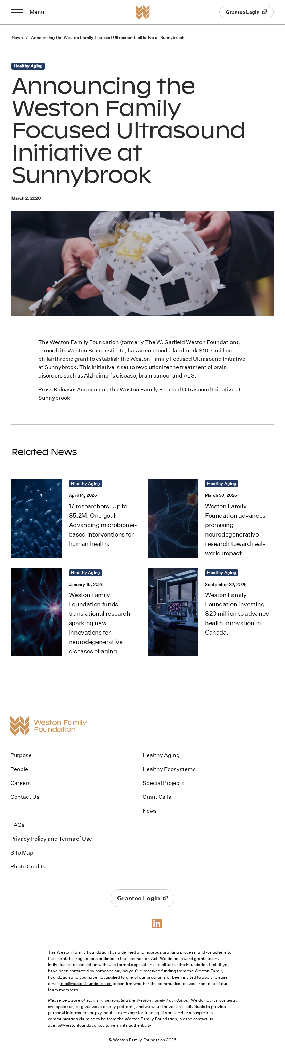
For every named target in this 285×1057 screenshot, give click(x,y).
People (19, 769)
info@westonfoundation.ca (86, 983)
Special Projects (163, 783)
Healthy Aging (161, 755)
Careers (20, 783)
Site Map (21, 852)
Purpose (21, 755)
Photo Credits (28, 866)
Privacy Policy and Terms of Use (51, 838)
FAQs (17, 824)
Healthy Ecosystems (169, 769)
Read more (74, 518)
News (17, 37)
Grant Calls (156, 797)
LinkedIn (157, 923)
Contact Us (24, 797)
